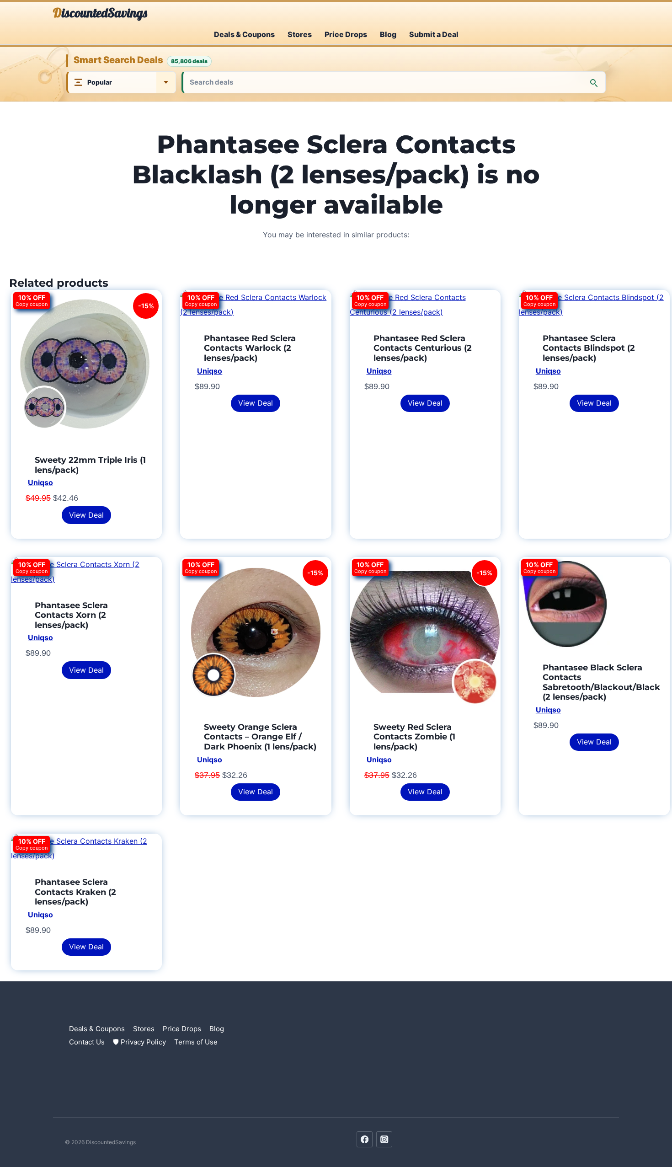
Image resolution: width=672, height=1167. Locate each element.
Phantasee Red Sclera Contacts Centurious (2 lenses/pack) (422, 348)
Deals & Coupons (244, 34)
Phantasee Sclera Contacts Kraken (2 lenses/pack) (75, 892)
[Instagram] (384, 1139)
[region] (118, 1101)
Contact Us (87, 1042)
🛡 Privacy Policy (139, 1042)
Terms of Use (196, 1042)
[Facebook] (365, 1139)
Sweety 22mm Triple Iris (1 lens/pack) (90, 465)
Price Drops (346, 34)
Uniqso (40, 482)
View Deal (86, 514)
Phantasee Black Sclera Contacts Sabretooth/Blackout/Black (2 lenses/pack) (601, 682)
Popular (99, 82)
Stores (300, 34)
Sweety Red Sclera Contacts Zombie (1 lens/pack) (414, 737)
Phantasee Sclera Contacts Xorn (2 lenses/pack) (71, 615)
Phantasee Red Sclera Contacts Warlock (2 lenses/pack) (250, 348)
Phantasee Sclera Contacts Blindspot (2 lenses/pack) (589, 348)
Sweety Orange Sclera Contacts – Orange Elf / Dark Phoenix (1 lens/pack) (260, 737)
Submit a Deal (434, 34)
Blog (388, 34)
